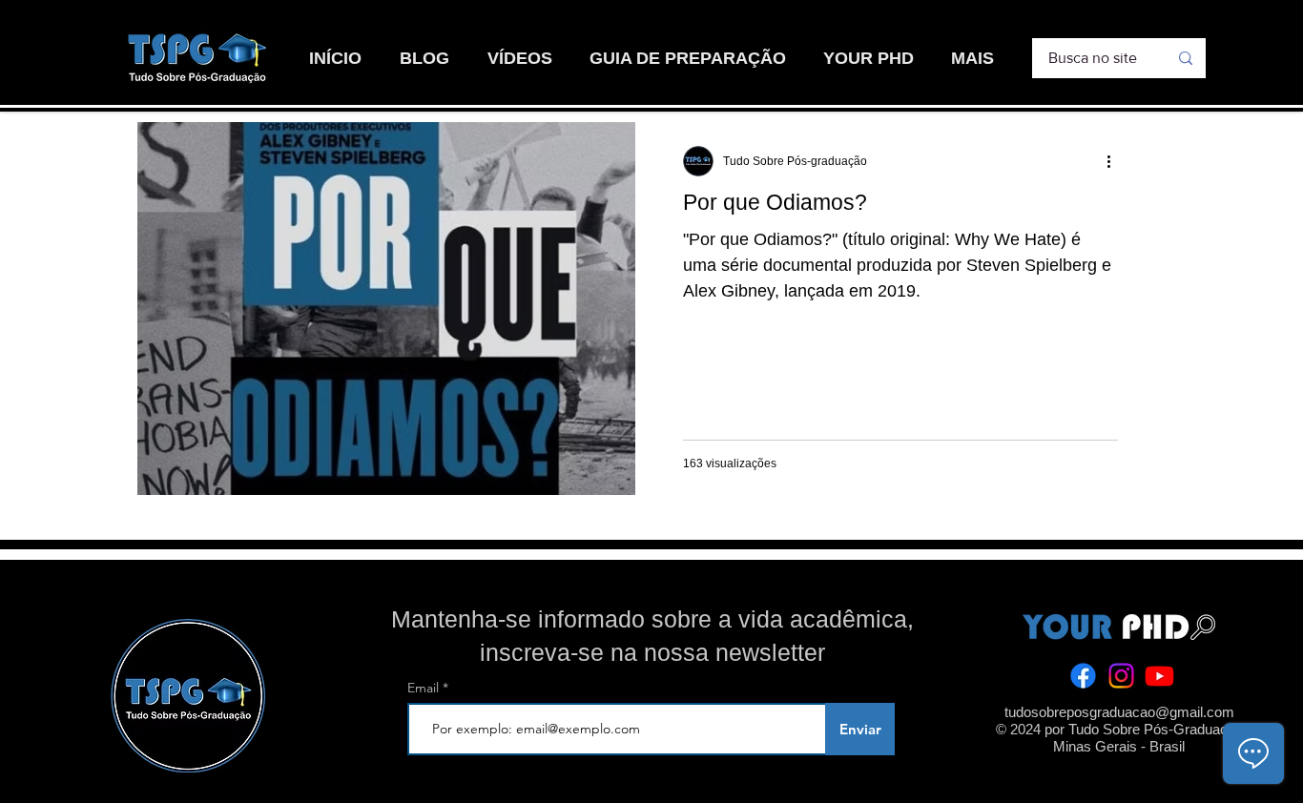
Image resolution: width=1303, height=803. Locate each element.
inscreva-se (542, 652)
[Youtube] (1159, 675)
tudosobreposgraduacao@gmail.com (1119, 712)
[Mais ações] (1115, 161)
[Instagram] (1121, 675)
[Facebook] (1083, 675)
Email (425, 687)
